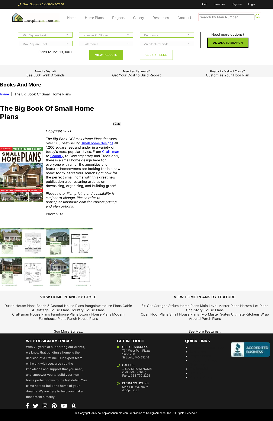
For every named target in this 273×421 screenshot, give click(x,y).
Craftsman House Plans (31, 314)
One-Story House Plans (205, 310)
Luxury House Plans (95, 314)
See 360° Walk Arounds (45, 75)
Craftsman (110, 151)
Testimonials (199, 369)
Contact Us (185, 18)
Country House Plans (88, 310)
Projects (118, 18)
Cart (204, 4)
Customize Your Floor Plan (227, 75)
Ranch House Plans (82, 318)
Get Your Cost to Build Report (136, 75)
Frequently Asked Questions (203, 362)
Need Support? (43, 4)
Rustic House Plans (20, 306)
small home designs (97, 143)
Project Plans (200, 356)
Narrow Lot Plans (254, 306)
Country (56, 156)
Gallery (138, 18)
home (4, 94)
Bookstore (197, 351)
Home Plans (94, 18)
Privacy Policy (200, 377)
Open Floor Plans (154, 314)
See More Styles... (68, 331)
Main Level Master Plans (219, 306)
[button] (45, 35)
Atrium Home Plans (183, 306)
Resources (160, 18)
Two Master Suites (215, 314)
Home (71, 18)
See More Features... (205, 331)
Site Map (196, 373)
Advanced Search (228, 42)
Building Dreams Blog (206, 347)
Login (251, 4)
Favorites (219, 4)
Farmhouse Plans (64, 314)
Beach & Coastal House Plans (60, 306)
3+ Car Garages (154, 306)
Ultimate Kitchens (245, 314)
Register (237, 4)
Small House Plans (184, 314)
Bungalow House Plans (103, 306)
